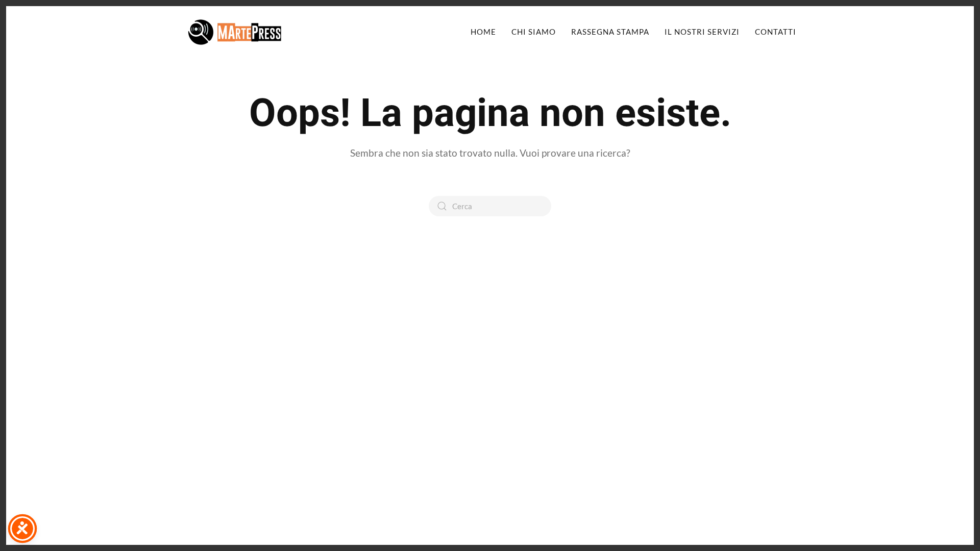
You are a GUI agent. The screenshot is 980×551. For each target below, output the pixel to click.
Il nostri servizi (702, 31)
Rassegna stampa (610, 31)
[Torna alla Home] (235, 31)
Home (483, 31)
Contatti (775, 31)
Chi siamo (533, 31)
